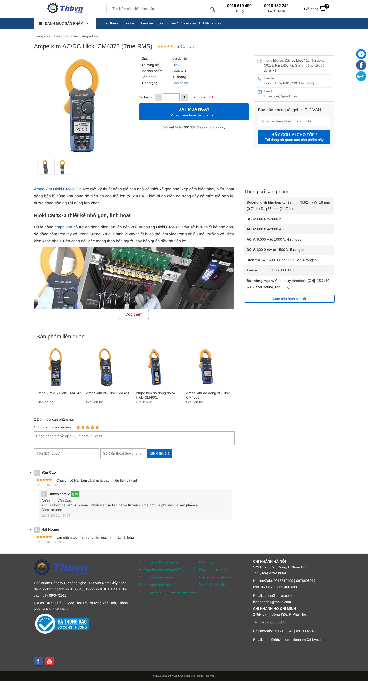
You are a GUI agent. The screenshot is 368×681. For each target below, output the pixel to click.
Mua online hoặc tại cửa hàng (194, 112)
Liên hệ (147, 23)
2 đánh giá (185, 46)
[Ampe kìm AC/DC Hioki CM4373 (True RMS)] (45, 167)
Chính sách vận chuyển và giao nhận (168, 592)
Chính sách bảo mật (155, 585)
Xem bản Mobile (212, 585)
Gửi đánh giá (159, 453)
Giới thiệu (110, 23)
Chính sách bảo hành (156, 577)
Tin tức (129, 23)
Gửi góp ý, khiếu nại (215, 577)
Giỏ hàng (316, 7)
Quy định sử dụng (213, 570)
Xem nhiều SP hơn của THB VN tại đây (190, 23)
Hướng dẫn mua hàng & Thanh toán (168, 570)
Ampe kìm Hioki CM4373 (56, 189)
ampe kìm (63, 227)
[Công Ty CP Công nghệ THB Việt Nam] (65, 9)
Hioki (175, 65)
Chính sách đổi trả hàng (158, 562)
